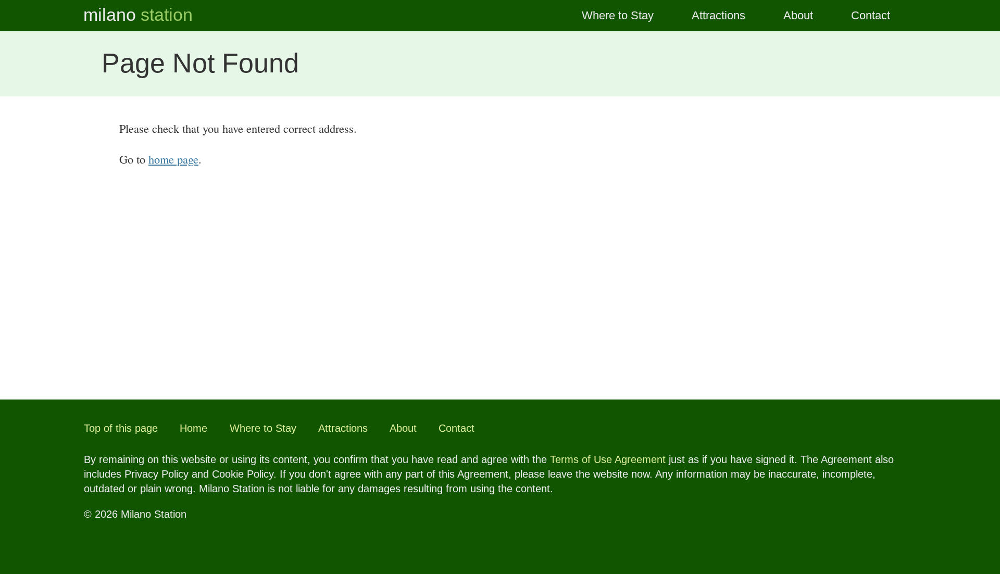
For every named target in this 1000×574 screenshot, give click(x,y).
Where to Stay (618, 15)
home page (173, 159)
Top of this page (121, 428)
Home (193, 428)
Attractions (718, 15)
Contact (870, 15)
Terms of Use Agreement (608, 459)
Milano (138, 14)
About (798, 15)
